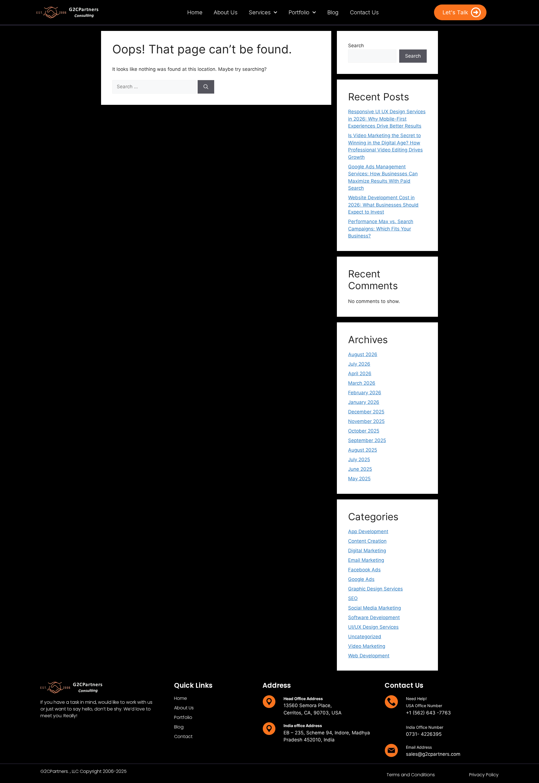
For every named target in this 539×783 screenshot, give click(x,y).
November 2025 (366, 421)
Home (194, 12)
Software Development (374, 617)
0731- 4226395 (424, 734)
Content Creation (367, 541)
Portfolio (299, 12)
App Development (368, 531)
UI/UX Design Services (373, 627)
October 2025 (363, 431)
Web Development (368, 655)
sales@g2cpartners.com (433, 754)
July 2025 (359, 459)
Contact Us (364, 12)
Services (260, 12)
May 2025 (359, 478)
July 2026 (359, 364)
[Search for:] (155, 86)
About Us (225, 12)
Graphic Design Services (375, 589)
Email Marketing (366, 560)
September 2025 (367, 440)
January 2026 (363, 402)
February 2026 (364, 392)
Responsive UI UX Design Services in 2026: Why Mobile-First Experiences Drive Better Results (387, 119)
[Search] (206, 87)
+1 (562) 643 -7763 (428, 713)
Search (356, 45)
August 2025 (362, 450)
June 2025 (360, 469)
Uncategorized (364, 636)
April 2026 (359, 373)
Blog (333, 12)
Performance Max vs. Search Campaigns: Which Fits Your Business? (380, 229)
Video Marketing (366, 646)
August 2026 (362, 354)
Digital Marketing (367, 550)
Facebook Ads (364, 569)
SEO (353, 598)
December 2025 (366, 412)
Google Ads (361, 579)
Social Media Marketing (374, 608)
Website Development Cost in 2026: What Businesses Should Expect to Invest (383, 205)
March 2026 (361, 383)
